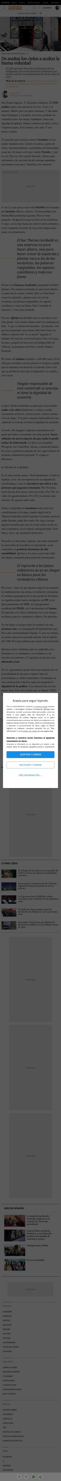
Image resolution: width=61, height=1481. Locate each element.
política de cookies (30, 731)
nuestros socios (41, 706)
